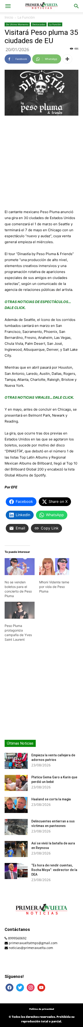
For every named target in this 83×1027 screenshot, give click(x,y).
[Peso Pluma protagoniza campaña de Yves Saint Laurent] (20, 610)
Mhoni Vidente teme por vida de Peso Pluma (54, 586)
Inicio (9, 17)
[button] (7, 6)
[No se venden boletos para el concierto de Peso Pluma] (20, 566)
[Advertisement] (41, 163)
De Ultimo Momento (17, 24)
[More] (67, 59)
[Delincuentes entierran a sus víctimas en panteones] (16, 827)
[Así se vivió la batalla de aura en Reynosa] (16, 849)
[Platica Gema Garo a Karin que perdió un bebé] (16, 783)
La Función (26, 17)
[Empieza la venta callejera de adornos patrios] (16, 761)
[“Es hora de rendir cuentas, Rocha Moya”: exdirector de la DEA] (16, 871)
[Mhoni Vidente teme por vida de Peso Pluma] (54, 566)
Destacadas (38, 24)
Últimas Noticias (20, 743)
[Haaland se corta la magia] (16, 805)
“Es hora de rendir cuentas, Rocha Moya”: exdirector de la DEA (54, 869)
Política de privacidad (41, 1008)
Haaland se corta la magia (51, 799)
